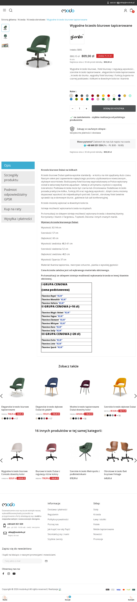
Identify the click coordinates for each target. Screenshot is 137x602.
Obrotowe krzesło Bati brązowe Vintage (115, 473)
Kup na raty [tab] (12, 209)
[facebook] (3, 573)
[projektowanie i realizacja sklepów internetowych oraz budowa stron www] (60, 589)
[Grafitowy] (7, 418)
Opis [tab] (7, 165)
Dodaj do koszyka (113, 108)
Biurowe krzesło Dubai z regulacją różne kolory (48, 473)
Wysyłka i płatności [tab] (18, 218)
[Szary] (10, 418)
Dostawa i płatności (57, 509)
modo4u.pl (24, 589)
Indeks (73, 49)
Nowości (97, 534)
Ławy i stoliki (99, 519)
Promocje (98, 539)
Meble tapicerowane (103, 529)
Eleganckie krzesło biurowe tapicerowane (15, 408)
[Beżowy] (2, 418)
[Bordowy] (13, 418)
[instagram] (8, 573)
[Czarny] (5, 418)
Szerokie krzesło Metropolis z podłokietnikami (85, 473)
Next (61, 52)
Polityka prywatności (58, 519)
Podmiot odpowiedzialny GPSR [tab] (15, 194)
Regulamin (53, 514)
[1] (46, 561)
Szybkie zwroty (55, 539)
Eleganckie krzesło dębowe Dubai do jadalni (49, 408)
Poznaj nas (53, 524)
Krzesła (97, 514)
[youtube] (14, 573)
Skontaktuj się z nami (58, 534)
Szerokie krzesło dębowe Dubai (120, 406)
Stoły (95, 509)
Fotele (96, 524)
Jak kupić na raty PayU (59, 529)
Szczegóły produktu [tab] (11, 177)
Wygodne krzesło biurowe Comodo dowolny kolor (14, 473)
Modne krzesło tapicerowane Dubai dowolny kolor (84, 408)
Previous (17, 52)
